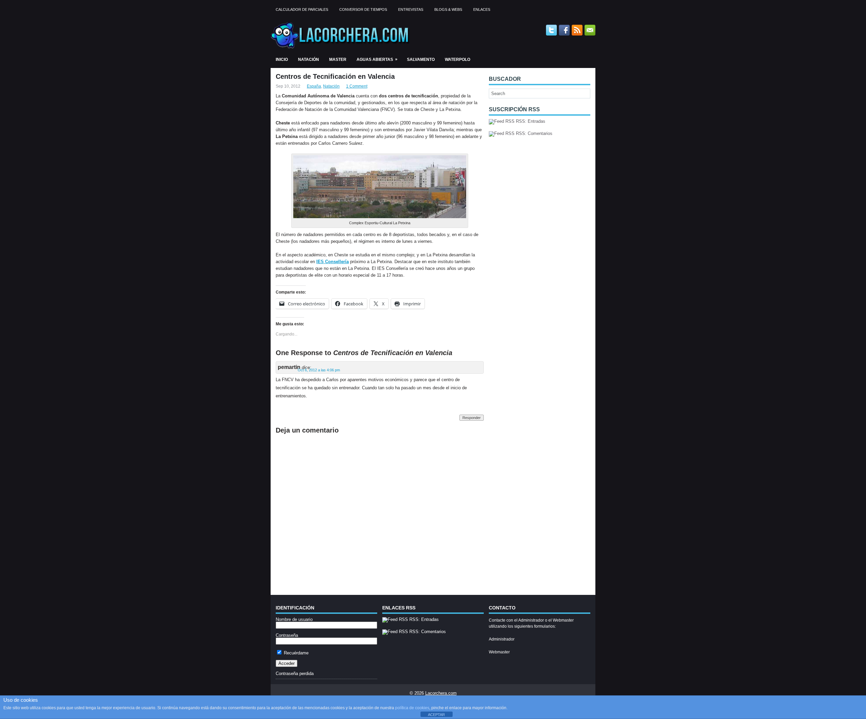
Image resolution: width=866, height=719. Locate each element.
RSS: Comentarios (533, 133)
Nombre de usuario (294, 619)
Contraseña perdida (295, 673)
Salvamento (421, 59)
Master (337, 59)
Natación (308, 59)
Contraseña (287, 635)
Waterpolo (457, 59)
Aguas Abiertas (377, 59)
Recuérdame (295, 652)
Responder (471, 418)
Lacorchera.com (441, 693)
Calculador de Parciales (302, 9)
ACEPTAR (436, 715)
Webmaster (499, 652)
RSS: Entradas (530, 121)
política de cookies (412, 707)
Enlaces (481, 9)
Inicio (282, 59)
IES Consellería (332, 261)
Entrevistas (410, 9)
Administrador (502, 639)
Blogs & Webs (448, 9)
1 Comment (356, 86)
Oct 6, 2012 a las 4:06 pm (319, 370)
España (314, 86)
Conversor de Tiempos (363, 9)
